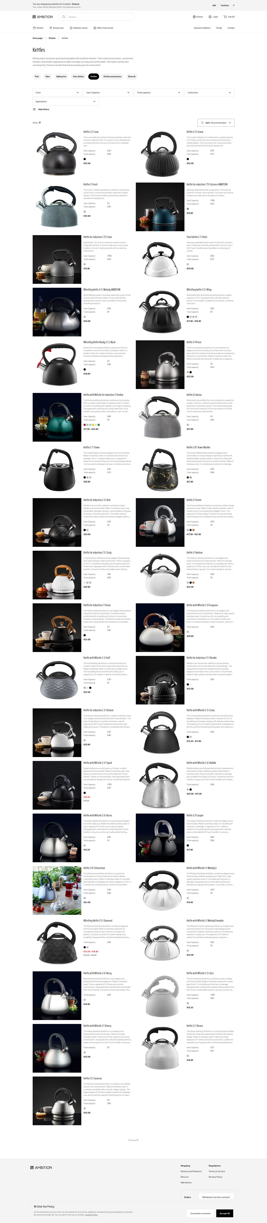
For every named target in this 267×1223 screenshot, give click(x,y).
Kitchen (52, 38)
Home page (38, 38)
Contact (231, 28)
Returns (185, 1176)
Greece (200, 17)
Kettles (65, 38)
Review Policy (215, 1176)
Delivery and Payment (191, 1171)
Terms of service (217, 1171)
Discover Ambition (202, 28)
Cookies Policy (91, 1214)
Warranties (186, 1182)
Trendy (219, 28)
